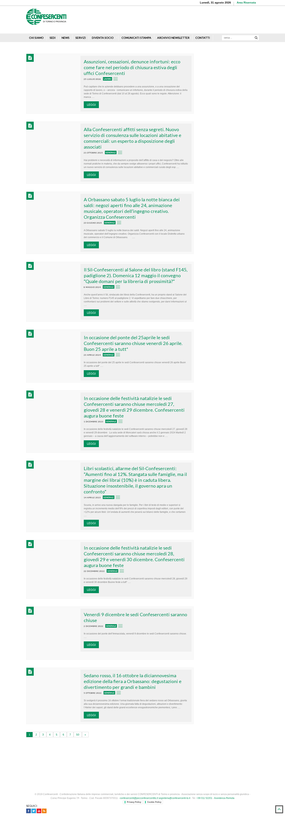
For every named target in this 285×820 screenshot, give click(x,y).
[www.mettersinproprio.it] (142, 754)
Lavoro (107, 79)
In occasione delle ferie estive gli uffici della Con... (237, 273)
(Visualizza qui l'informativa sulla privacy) (225, 243)
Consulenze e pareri (220, 87)
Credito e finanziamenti (221, 65)
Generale (111, 152)
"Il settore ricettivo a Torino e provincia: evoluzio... (237, 334)
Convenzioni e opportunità (223, 101)
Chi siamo (36, 37)
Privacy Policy (134, 802)
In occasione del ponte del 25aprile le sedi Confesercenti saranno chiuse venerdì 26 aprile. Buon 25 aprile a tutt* (133, 343)
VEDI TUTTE (229, 352)
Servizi (80, 37)
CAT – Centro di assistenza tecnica (229, 108)
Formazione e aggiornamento (225, 79)
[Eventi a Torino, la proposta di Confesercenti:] (208, 318)
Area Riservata (246, 2)
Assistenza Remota (224, 798)
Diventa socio (103, 37)
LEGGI (91, 104)
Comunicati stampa (136, 37)
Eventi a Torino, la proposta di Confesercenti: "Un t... (232, 314)
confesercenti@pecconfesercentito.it (139, 798)
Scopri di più (247, 25)
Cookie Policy (154, 802)
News (65, 37)
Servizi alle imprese (219, 58)
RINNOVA (244, 194)
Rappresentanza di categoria (225, 72)
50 (77, 734)
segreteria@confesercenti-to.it (174, 798)
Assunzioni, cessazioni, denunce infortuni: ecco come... (234, 293)
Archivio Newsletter (173, 37)
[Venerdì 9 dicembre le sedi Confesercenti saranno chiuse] (52, 632)
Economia (223, 344)
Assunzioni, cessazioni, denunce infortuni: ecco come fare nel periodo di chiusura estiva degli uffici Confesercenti (132, 67)
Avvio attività (215, 51)
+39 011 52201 (204, 798)
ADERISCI (215, 194)
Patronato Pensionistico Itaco (225, 94)
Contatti (202, 37)
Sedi (53, 37)
